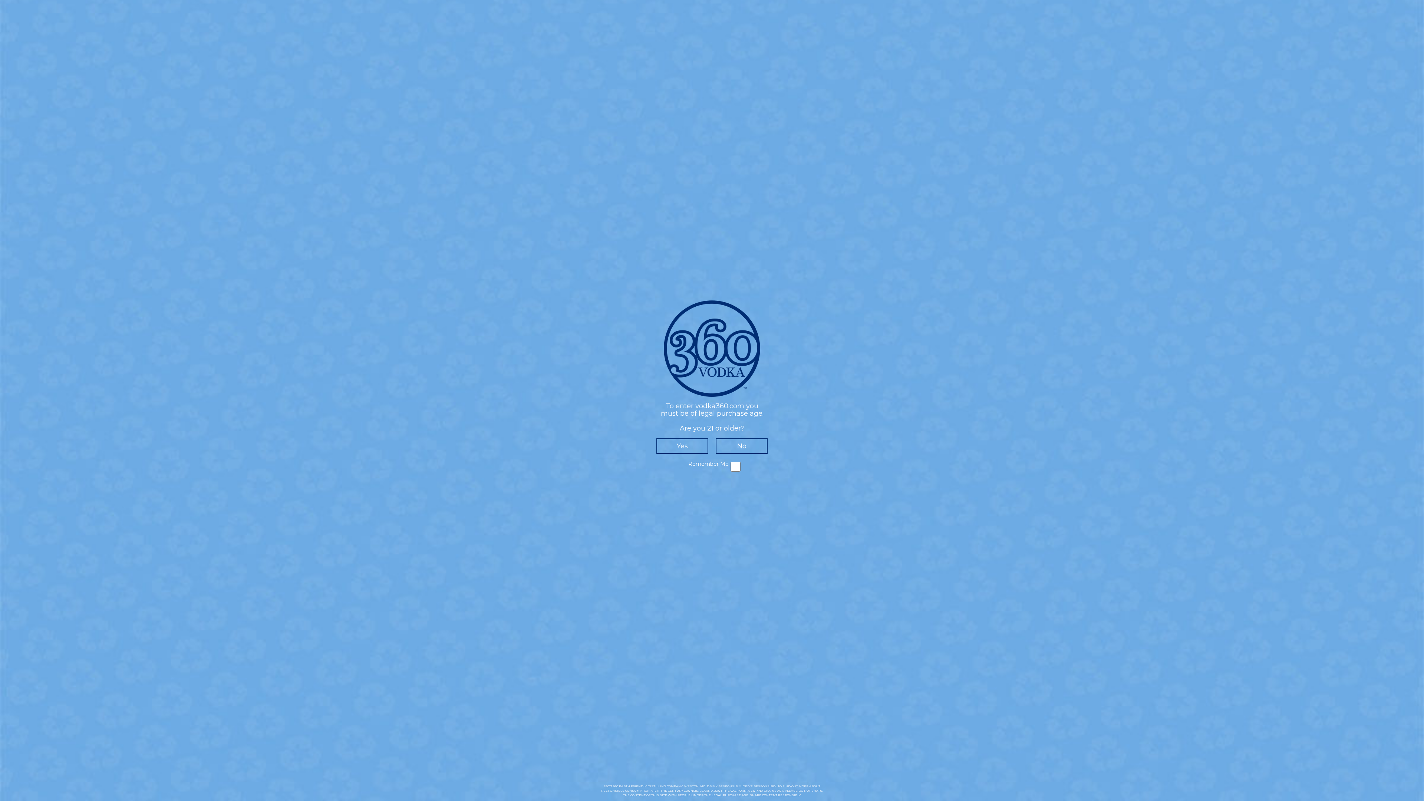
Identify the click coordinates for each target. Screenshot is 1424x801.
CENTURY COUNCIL (683, 790)
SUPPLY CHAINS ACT (767, 790)
